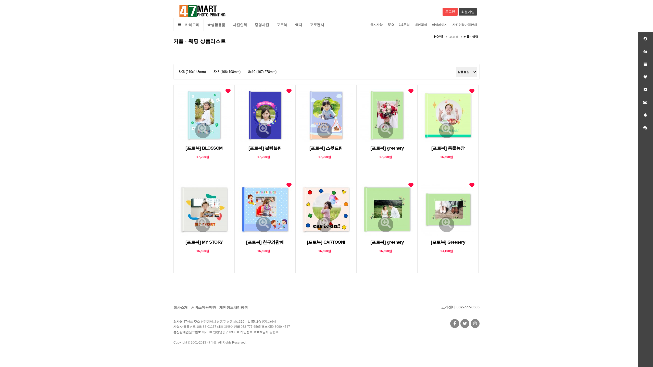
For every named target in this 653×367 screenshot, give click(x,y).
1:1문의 (404, 25)
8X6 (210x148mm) (192, 72)
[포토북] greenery (387, 148)
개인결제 (421, 25)
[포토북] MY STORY (204, 242)
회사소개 (180, 307)
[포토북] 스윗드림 (326, 148)
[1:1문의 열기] (645, 128)
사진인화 (240, 25)
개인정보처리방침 (233, 307)
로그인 (450, 12)
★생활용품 (216, 25)
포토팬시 (317, 25)
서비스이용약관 (203, 307)
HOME (438, 36)
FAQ (391, 25)
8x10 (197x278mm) (262, 72)
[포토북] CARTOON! (326, 242)
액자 (298, 25)
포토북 (282, 25)
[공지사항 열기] (645, 115)
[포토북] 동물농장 (448, 148)
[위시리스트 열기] (645, 77)
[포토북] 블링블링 (265, 148)
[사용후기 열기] (645, 89)
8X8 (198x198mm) (227, 72)
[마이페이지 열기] (645, 38)
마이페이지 (439, 25)
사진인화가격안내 (465, 25)
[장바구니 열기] (645, 51)
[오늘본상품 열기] (645, 64)
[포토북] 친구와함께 (265, 242)
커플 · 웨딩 (470, 36)
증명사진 (262, 25)
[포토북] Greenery (448, 242)
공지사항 (376, 25)
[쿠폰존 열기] (645, 102)
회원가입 (467, 12)
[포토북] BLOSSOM (204, 148)
